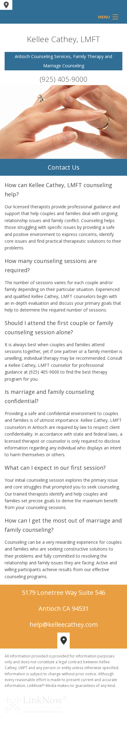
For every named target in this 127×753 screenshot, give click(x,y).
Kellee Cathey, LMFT (63, 39)
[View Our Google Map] (7, 5)
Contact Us (64, 167)
